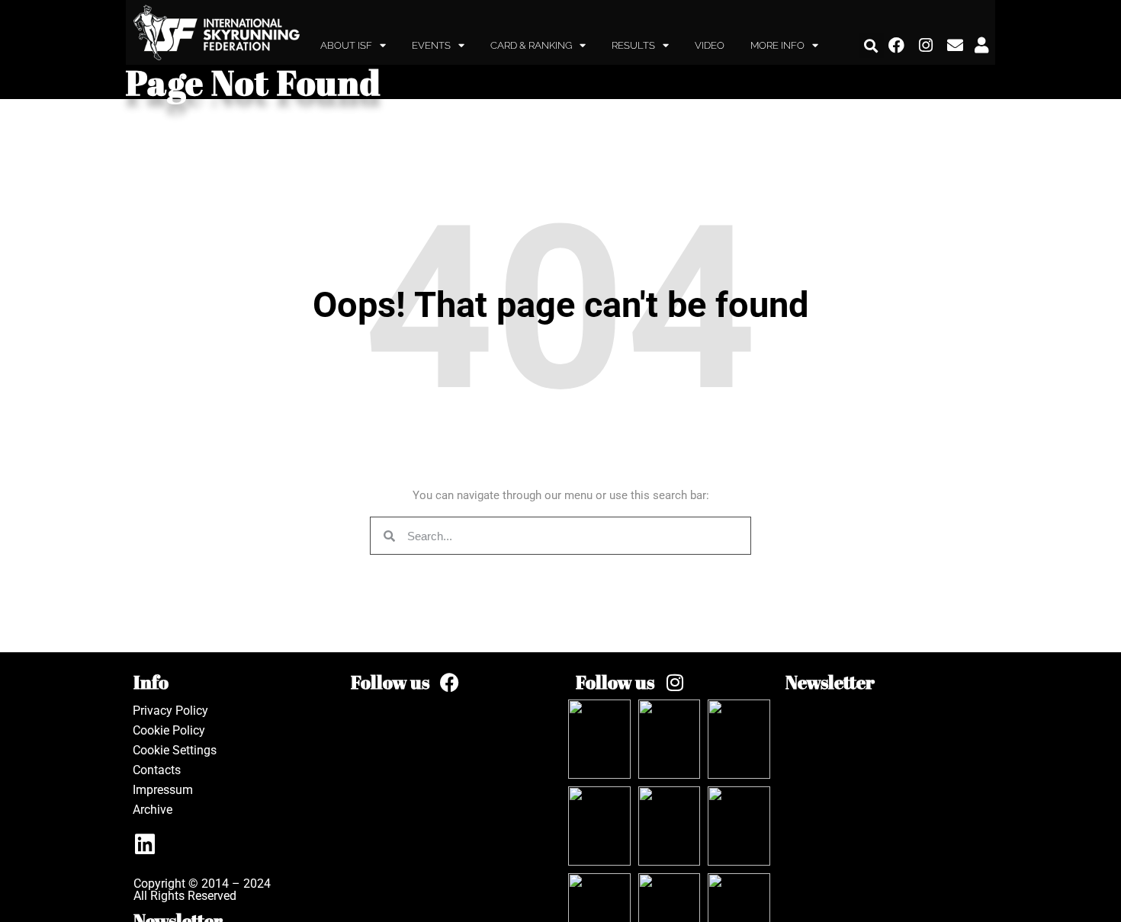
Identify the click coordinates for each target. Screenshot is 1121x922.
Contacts (157, 770)
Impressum (163, 790)
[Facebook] (897, 46)
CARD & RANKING (531, 45)
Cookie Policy (169, 730)
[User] (981, 46)
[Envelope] (955, 46)
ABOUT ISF (346, 45)
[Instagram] (927, 46)
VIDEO (709, 45)
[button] (871, 45)
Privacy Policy (170, 710)
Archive (152, 809)
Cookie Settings (175, 750)
